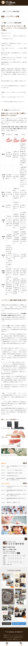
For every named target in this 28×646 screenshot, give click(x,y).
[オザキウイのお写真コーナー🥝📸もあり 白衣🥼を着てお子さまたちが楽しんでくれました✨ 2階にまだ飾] (8, 580)
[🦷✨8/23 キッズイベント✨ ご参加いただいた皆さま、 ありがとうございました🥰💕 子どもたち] (20, 580)
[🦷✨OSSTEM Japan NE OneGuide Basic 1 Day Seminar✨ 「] (20, 597)
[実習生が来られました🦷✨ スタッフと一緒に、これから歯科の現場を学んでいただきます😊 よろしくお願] (20, 613)
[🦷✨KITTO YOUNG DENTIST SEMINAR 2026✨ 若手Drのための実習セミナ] (8, 613)
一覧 (25, 463)
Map (18, 553)
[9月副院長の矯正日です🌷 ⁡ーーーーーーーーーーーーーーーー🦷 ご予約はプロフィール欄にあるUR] (8, 597)
